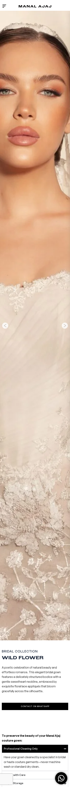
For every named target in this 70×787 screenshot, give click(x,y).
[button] (5, 326)
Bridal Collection (20, 651)
